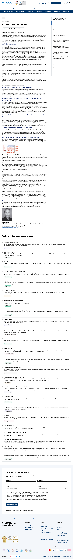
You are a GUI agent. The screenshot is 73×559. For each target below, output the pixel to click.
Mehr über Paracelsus (46, 532)
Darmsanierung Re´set (32, 518)
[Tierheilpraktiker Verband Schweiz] (26, 550)
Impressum (50, 556)
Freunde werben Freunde (63, 538)
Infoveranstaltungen (56, 3)
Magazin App (48, 11)
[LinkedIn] (19, 556)
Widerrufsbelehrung (61, 535)
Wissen (9, 518)
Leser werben (39, 11)
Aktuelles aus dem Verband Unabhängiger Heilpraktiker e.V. (18, 310)
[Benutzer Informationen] (69, 3)
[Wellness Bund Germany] (21, 550)
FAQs (58, 529)
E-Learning (47, 8)
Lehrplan (43, 534)
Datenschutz (57, 556)
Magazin (14, 518)
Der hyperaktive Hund (9, 290)
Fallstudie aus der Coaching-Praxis (12, 367)
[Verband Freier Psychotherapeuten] (4, 550)
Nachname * (40, 480)
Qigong (6, 281)
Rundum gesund (8, 348)
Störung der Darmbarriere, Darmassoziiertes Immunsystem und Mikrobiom (61, 48)
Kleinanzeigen (57, 11)
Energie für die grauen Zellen (11, 242)
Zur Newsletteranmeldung (63, 540)
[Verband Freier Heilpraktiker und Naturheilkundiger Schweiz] (30, 550)
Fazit (54, 74)
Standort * (39, 486)
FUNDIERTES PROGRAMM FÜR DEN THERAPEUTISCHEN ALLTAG (60, 19)
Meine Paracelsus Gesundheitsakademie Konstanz (16, 386)
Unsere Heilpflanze (8, 396)
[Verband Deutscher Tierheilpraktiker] (12, 550)
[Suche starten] (64, 3)
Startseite (4, 518)
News (5, 454)
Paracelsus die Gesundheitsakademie (13, 439)
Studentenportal (29, 525)
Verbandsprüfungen (46, 537)
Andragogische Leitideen (47, 539)
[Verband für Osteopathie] (17, 550)
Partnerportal (28, 529)
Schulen (54, 8)
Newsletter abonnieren (12, 504)
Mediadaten (66, 11)
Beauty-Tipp (7, 415)
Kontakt (44, 556)
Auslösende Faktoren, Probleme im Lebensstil (60, 53)
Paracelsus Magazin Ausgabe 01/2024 (15, 18)
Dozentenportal (29, 527)
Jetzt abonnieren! (20, 11)
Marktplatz (28, 532)
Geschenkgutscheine (62, 542)
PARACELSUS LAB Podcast (63, 525)
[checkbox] (6, 492)
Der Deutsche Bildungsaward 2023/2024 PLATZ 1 (15, 271)
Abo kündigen (30, 11)
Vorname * (8, 480)
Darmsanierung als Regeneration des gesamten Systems (61, 57)
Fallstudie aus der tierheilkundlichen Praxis (14, 377)
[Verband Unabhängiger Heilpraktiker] (8, 550)
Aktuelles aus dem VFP (9, 406)
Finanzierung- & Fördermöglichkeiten (62, 532)
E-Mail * (7, 486)
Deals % (66, 8)
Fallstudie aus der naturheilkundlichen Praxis (14, 358)
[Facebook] (16, 556)
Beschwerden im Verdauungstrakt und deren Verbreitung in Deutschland (61, 41)
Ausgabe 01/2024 (21, 518)
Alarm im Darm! (8, 261)
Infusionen (6, 338)
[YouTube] (13, 556)
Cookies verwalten (66, 556)
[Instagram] (11, 556)
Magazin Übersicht (8, 11)
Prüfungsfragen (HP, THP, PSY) (47, 529)
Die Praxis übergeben (9, 425)
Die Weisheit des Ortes (9, 329)
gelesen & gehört (8, 446)
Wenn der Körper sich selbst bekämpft (13, 300)
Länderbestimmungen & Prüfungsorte (47, 525)
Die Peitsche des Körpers (10, 252)
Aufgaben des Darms (58, 23)
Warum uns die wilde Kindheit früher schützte (15, 432)
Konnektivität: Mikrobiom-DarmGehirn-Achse (59, 36)
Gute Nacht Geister (9, 319)
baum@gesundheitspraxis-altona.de (10, 227)
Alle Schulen (59, 527)
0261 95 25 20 (42, 3)
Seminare (41, 8)
